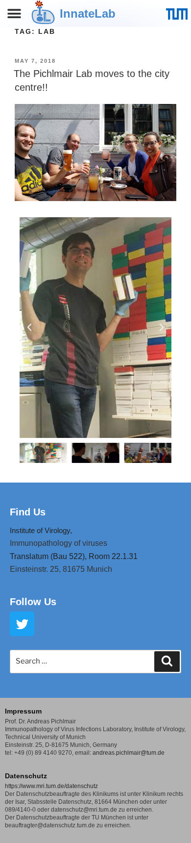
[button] (14, 13)
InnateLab (88, 13)
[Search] (167, 661)
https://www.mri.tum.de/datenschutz (51, 786)
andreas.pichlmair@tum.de (129, 752)
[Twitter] (22, 624)
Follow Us (33, 601)
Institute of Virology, (41, 530)
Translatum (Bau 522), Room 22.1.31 (74, 556)
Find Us (28, 512)
